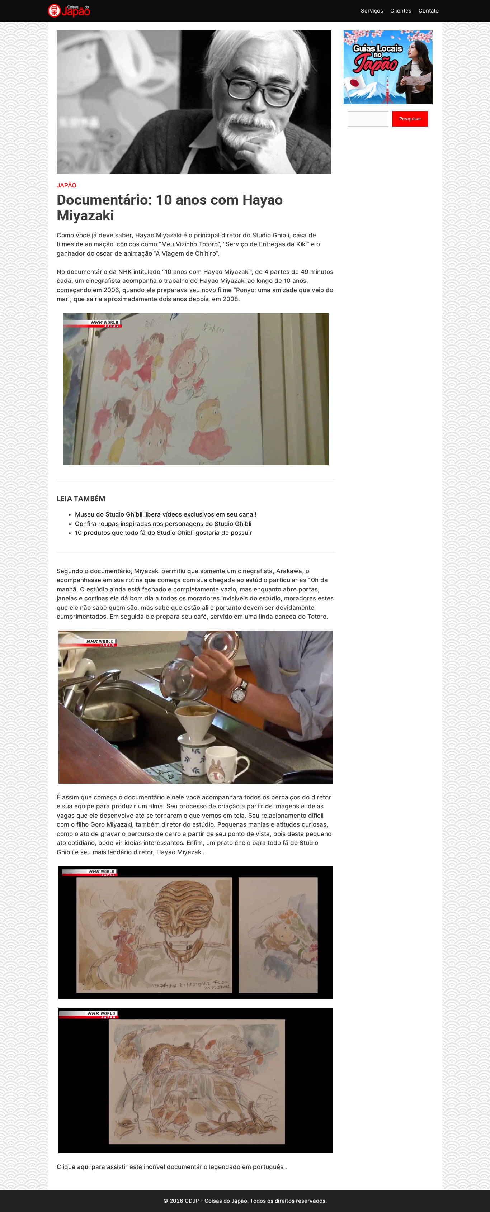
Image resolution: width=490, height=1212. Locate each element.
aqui (83, 1166)
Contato (429, 10)
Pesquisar (410, 119)
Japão (66, 185)
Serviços (372, 10)
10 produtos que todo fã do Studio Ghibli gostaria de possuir (163, 532)
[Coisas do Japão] (69, 11)
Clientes (400, 10)
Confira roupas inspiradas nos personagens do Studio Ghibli (163, 523)
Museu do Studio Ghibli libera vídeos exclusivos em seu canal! (165, 514)
